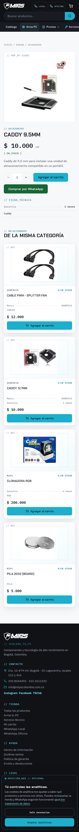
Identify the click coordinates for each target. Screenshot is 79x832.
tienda (20, 44)
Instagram (10, 693)
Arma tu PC (11, 715)
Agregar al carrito (50, 177)
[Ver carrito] (71, 6)
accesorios (34, 44)
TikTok (37, 693)
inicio (8, 44)
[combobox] (34, 16)
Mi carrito (10, 724)
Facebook (25, 693)
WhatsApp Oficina (15, 733)
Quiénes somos (14, 754)
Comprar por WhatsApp (25, 189)
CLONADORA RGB (19, 481)
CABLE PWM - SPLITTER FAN (27, 295)
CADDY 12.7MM (17, 388)
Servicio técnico (14, 720)
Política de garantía (16, 759)
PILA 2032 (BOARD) (20, 574)
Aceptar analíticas (39, 822)
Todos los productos (17, 710)
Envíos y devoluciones (18, 763)
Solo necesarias (40, 812)
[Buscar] (70, 16)
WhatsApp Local (14, 729)
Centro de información (18, 750)
